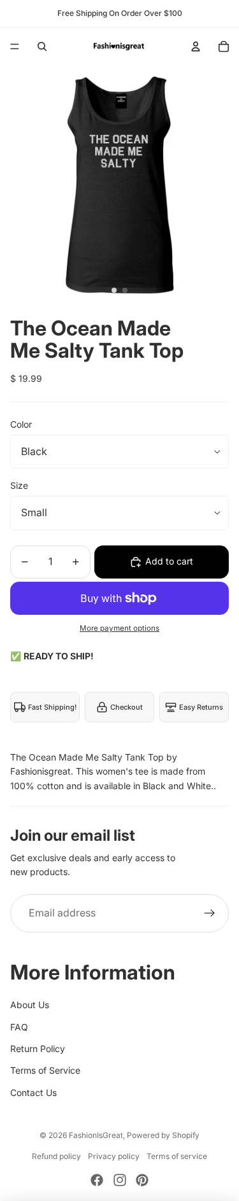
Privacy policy (114, 1156)
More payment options (119, 628)
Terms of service (177, 1156)
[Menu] (14, 46)
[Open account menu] (196, 46)
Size (19, 485)
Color (21, 424)
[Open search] (42, 46)
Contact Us (33, 1092)
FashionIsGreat (96, 1135)
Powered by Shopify (163, 1135)
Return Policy (37, 1048)
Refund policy (56, 1156)
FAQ (19, 1027)
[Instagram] (119, 1180)
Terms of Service (45, 1070)
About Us (29, 1004)
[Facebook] (97, 1180)
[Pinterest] (142, 1180)
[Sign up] (209, 913)
